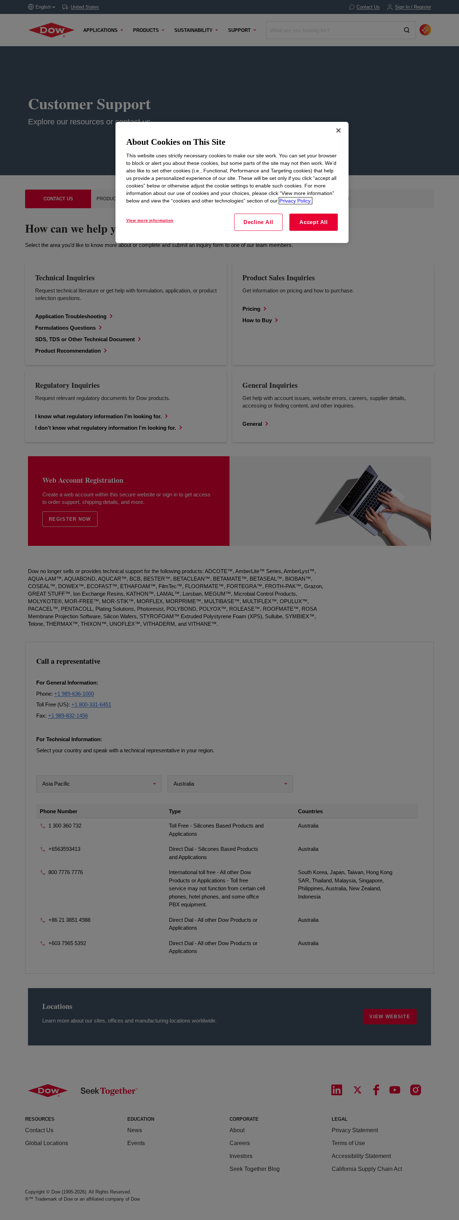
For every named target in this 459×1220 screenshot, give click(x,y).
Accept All (313, 222)
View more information (150, 220)
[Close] (338, 130)
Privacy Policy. (295, 201)
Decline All (258, 222)
